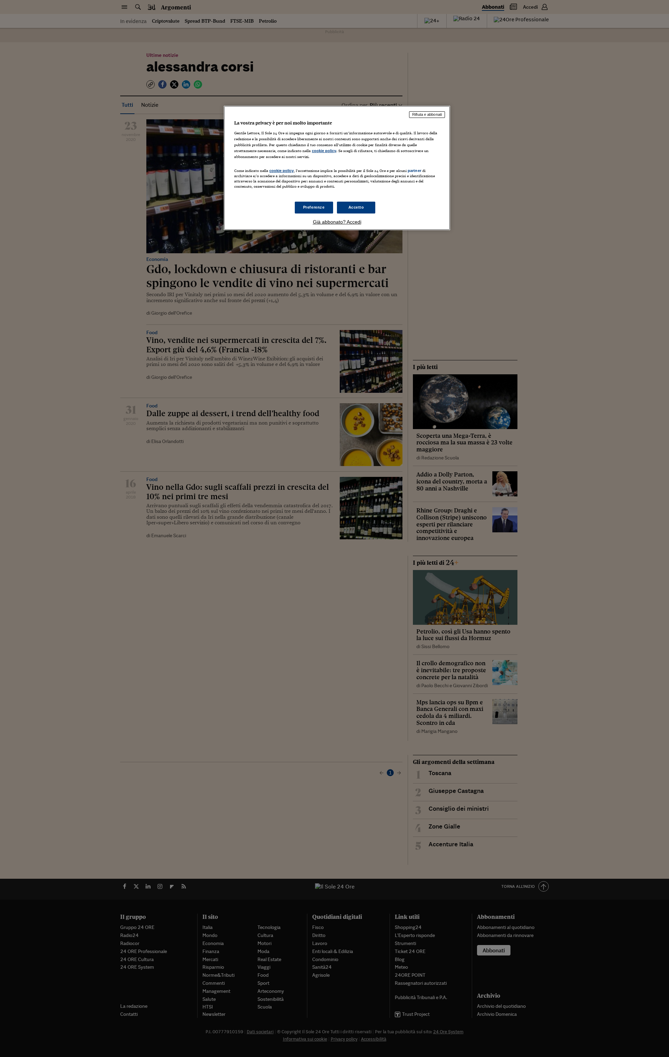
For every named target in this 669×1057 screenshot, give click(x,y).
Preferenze (314, 207)
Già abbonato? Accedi (337, 222)
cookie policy (324, 151)
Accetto (356, 207)
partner (414, 170)
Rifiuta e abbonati (427, 114)
